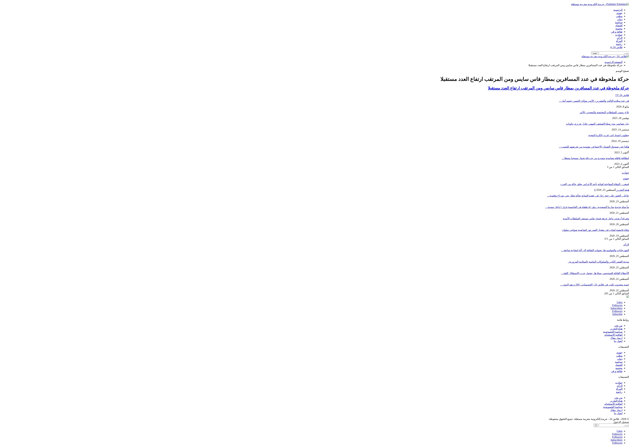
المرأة (619, 41)
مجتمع (619, 28)
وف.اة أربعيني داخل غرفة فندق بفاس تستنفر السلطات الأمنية (596, 218)
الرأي (619, 37)
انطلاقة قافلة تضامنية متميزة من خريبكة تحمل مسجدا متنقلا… (595, 158)
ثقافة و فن (616, 31)
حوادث (618, 34)
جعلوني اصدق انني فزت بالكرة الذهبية (608, 135)
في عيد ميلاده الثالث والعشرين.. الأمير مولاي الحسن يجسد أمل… (594, 100)
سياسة (618, 22)
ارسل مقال (616, 338)
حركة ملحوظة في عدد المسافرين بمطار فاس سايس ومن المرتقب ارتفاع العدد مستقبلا (558, 88)
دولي (619, 19)
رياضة (619, 44)
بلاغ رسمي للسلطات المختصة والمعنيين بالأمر (604, 112)
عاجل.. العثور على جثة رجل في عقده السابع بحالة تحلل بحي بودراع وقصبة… (588, 195)
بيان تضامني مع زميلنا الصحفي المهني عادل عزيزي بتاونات (597, 123)
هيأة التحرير (616, 328)
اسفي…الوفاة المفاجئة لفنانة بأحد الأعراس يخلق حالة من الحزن (594, 184)
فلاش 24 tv (616, 47)
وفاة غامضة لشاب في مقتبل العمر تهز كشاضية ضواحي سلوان (595, 230)
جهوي (619, 13)
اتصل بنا (618, 341)
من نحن (618, 325)
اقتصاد (618, 25)
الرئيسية (617, 10)
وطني (619, 16)
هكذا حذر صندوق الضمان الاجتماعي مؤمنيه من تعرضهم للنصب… (594, 146)
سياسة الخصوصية (612, 331)
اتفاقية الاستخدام (613, 334)
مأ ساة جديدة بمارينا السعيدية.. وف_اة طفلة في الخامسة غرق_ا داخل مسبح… (587, 207)
